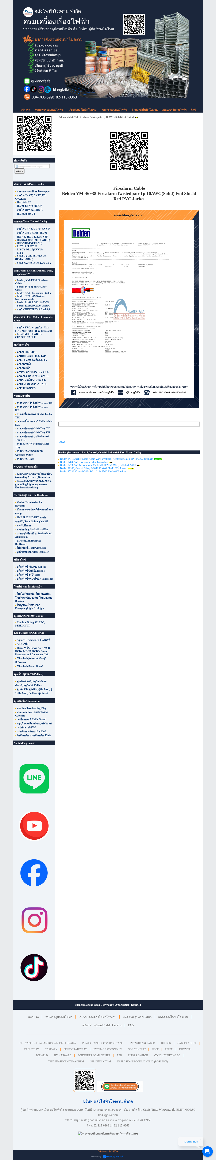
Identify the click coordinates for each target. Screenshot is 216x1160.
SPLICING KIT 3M (100, 1061)
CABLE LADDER (187, 1043)
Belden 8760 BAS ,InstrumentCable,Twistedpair (84, 462)
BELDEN (166, 1043)
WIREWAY (51, 1049)
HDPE (155, 1049)
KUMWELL (185, 1049)
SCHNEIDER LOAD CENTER (94, 1055)
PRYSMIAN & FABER (142, 1043)
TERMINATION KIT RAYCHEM (66, 1061)
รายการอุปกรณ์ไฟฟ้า (58, 1017)
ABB (119, 1055)
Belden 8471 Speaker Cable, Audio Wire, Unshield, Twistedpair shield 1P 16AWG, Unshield (106, 458)
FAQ (193, 109)
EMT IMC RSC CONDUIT (107, 1049)
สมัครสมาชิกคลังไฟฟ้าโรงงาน (102, 1025)
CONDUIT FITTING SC (167, 1055)
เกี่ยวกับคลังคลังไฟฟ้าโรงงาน (97, 1017)
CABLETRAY (31, 1049)
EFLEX (169, 1049)
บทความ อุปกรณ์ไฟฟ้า (137, 1017)
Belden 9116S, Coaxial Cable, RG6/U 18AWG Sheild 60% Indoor (93, 468)
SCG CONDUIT (137, 1049)
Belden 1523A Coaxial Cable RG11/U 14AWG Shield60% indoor (93, 471)
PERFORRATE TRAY (75, 1049)
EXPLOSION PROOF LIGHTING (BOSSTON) (142, 1061)
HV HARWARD (63, 1055)
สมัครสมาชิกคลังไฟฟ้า (174, 109)
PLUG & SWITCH (138, 1055)
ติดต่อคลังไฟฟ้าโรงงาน (145, 109)
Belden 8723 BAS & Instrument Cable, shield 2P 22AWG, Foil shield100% (98, 465)
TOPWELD (42, 1055)
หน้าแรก (25, 109)
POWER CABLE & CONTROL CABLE (103, 1043)
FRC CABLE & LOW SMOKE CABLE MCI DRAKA (47, 1043)
